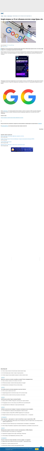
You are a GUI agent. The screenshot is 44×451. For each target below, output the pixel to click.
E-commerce (4, 417)
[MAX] (16, 13)
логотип (6, 46)
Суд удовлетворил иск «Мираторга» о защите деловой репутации (13, 404)
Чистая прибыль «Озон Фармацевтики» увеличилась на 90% (13, 435)
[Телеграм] (8, 13)
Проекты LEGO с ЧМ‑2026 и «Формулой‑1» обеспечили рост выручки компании (16, 400)
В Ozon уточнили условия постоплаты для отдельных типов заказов (14, 394)
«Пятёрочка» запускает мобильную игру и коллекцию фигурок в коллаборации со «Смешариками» (19, 423)
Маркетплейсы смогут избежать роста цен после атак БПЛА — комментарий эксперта (17, 441)
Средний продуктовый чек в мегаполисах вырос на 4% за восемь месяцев (15, 392)
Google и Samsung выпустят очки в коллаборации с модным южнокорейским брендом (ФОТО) (17, 138)
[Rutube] (28, 13)
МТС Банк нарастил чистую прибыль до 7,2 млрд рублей (12, 431)
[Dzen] (20, 13)
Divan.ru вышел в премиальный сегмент (9, 390)
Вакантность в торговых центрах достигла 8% (10, 443)
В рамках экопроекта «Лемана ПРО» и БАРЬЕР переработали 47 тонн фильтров (16, 412)
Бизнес (3, 377)
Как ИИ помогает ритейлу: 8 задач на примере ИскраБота (11, 399)
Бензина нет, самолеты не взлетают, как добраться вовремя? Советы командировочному (17, 379)
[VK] (12, 13)
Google (3, 46)
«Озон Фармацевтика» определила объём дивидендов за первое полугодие (15, 410)
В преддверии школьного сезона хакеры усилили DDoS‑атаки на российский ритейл (16, 402)
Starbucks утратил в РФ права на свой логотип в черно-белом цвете (13, 144)
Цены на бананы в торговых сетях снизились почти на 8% (12, 380)
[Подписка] (32, 13)
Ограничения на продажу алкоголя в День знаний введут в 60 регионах (14, 433)
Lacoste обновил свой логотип (6, 141)
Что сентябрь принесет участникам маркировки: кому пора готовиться (13, 389)
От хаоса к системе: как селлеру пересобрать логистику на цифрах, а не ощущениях (15, 439)
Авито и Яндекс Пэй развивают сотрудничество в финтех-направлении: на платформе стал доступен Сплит (20, 425)
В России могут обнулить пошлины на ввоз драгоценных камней (13, 445)
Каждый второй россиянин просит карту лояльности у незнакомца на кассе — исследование (18, 414)
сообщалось (5, 110)
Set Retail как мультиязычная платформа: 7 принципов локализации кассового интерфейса (17, 409)
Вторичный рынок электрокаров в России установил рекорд (12, 384)
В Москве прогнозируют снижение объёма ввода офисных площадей (14, 382)
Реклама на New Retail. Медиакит (22, 78)
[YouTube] (24, 13)
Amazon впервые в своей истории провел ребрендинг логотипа (12, 117)
